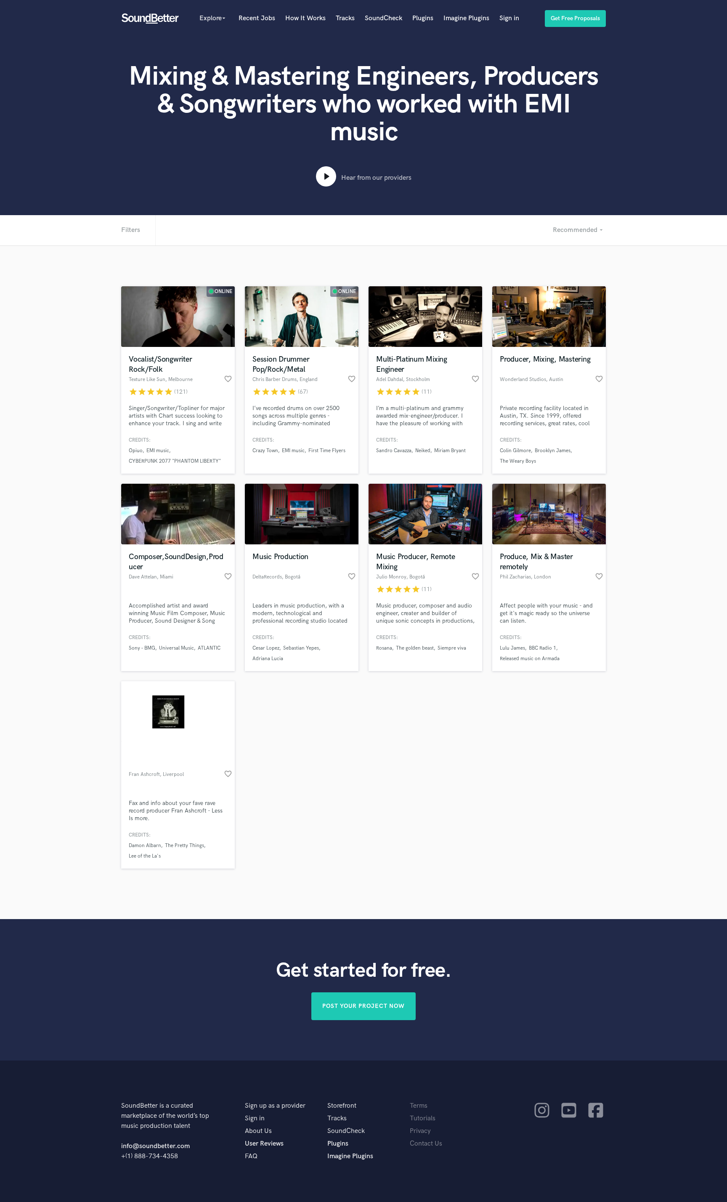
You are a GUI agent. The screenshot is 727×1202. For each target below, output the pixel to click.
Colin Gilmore (515, 451)
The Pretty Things (184, 845)
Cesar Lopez (265, 648)
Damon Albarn (145, 845)
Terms (418, 1106)
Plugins (422, 18)
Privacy (420, 1131)
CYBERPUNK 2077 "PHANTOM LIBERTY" (175, 461)
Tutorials (422, 1118)
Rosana (384, 648)
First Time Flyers (326, 451)
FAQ (251, 1156)
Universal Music (176, 648)
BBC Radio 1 (542, 648)
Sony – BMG (142, 648)
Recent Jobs (257, 18)
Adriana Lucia (267, 659)
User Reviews (264, 1144)
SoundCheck (383, 18)
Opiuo (136, 451)
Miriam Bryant (450, 451)
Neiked (422, 451)
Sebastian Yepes (301, 648)
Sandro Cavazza (393, 451)
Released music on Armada (530, 659)
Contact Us (426, 1144)
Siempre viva (452, 648)
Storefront (341, 1106)
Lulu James (512, 648)
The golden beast (415, 648)
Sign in (509, 18)
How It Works (305, 18)
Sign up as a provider (275, 1106)
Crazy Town (265, 451)
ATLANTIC (209, 648)
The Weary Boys (518, 461)
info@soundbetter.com (155, 1146)
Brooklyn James (552, 451)
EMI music (157, 451)
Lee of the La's (145, 856)
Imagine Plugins (466, 18)
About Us (258, 1131)
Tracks (345, 18)
